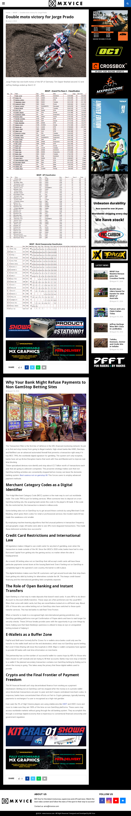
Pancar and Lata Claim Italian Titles (117, 311)
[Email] (123, 800)
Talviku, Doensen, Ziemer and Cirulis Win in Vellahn (117, 343)
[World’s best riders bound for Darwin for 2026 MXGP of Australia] (101, 292)
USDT (65, 704)
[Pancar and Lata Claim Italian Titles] (101, 312)
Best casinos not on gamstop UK (34, 475)
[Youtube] (116, 800)
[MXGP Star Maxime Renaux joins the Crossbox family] (101, 274)
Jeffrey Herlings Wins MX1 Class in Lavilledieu (117, 326)
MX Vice (92, 813)
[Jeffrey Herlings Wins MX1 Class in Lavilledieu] (101, 327)
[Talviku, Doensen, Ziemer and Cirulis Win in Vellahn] (101, 342)
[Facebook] (102, 800)
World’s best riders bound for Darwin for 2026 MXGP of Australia (117, 293)
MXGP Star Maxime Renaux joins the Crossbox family (117, 275)
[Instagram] (109, 800)
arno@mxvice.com (51, 806)
